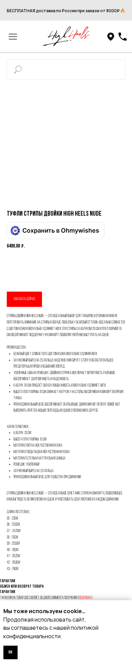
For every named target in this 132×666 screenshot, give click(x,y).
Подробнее (85, 598)
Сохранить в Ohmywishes (60, 230)
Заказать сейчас (24, 299)
